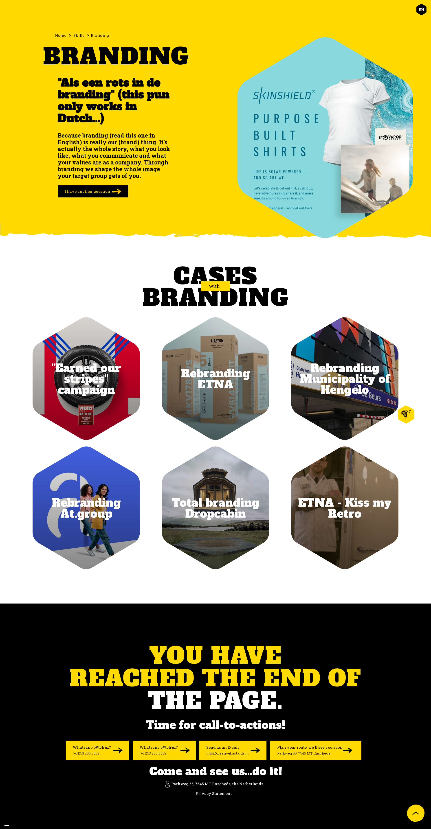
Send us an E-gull (227, 750)
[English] (6, 825)
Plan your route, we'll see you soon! (310, 750)
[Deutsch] (20, 825)
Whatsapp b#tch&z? (92, 750)
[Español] (24, 825)
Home (60, 35)
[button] (421, 9)
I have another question (87, 191)
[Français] (15, 825)
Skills (78, 35)
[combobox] (6, 825)
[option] (11, 825)
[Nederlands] (11, 825)
